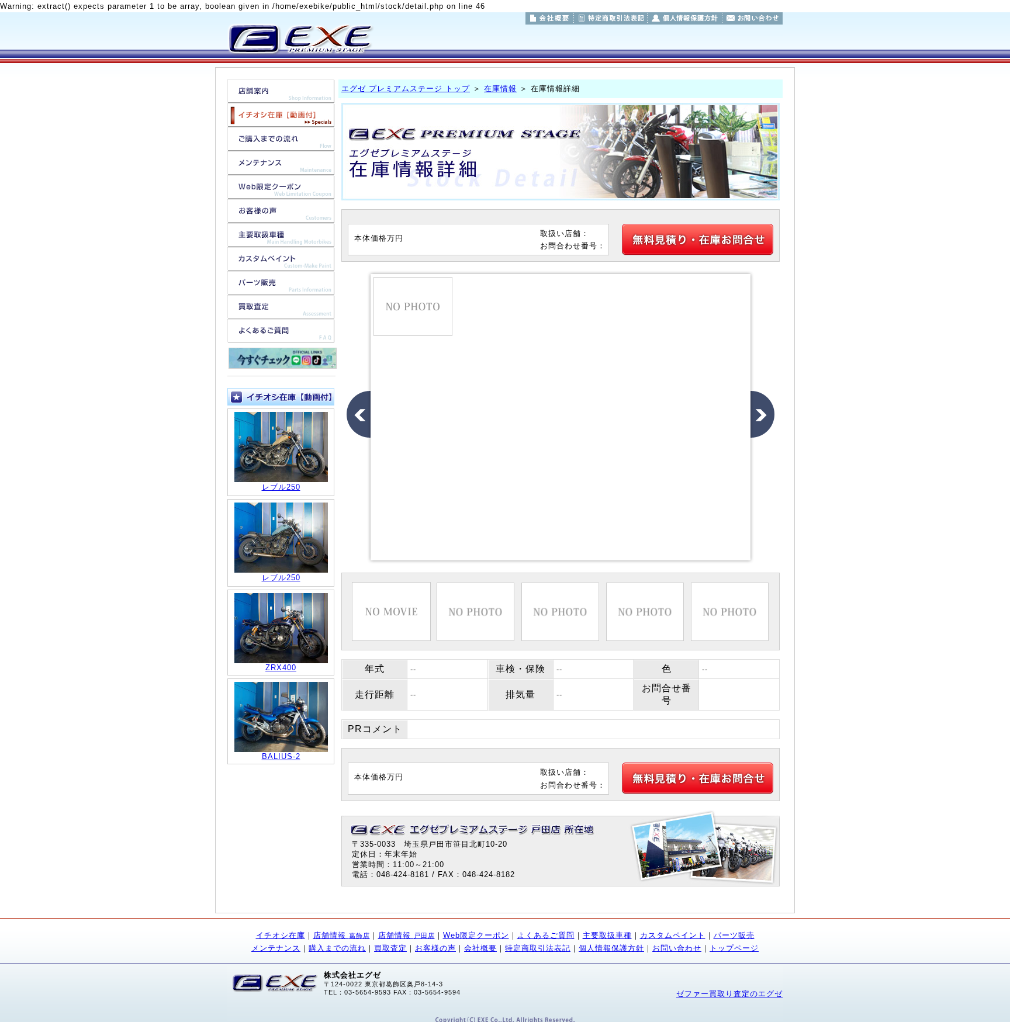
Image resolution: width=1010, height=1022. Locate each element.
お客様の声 (435, 948)
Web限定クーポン (476, 935)
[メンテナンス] (280, 168)
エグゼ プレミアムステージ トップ (405, 88)
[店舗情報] (280, 96)
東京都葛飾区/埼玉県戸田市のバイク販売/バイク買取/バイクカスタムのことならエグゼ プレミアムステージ (299, 38)
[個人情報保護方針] (685, 18)
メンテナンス (275, 948)
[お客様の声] (280, 216)
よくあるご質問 (546, 935)
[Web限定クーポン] (280, 192)
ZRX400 (280, 667)
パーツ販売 (734, 935)
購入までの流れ (337, 948)
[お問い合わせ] (752, 18)
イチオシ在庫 (280, 935)
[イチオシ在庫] (280, 120)
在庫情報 (500, 88)
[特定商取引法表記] (610, 18)
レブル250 (281, 487)
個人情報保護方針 (611, 948)
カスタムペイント (672, 935)
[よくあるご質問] (280, 336)
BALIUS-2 (281, 756)
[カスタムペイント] (280, 264)
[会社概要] (549, 18)
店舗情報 (341, 935)
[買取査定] (280, 312)
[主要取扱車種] (280, 240)
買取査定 (390, 948)
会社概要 (480, 948)
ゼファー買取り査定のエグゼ (729, 993)
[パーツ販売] (280, 288)
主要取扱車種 (607, 935)
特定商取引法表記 (537, 948)
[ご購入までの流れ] (280, 144)
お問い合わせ (676, 948)
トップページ (734, 948)
